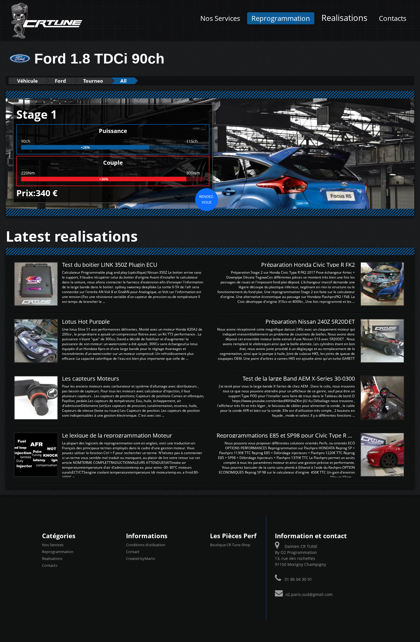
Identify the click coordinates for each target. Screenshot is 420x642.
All (123, 80)
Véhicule (27, 80)
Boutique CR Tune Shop (230, 544)
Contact (132, 551)
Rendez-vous (206, 199)
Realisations (344, 17)
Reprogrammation (280, 18)
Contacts (392, 18)
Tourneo (93, 80)
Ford (60, 80)
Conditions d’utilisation (145, 544)
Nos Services (220, 18)
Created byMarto (140, 558)
